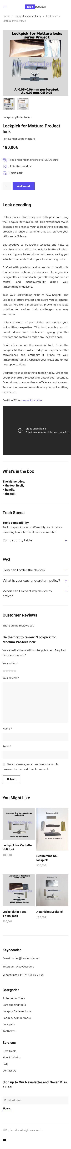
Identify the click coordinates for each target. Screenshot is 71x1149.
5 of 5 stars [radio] (15, 670)
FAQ (5, 1064)
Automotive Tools (14, 998)
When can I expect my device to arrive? (27, 593)
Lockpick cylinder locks (28, 16)
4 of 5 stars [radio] (12, 670)
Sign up (7, 1108)
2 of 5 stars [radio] (6, 670)
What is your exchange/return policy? (31, 580)
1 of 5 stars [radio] (4, 670)
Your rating (10, 663)
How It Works (11, 1057)
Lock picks (9, 1024)
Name (7, 729)
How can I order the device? (24, 570)
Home (6, 16)
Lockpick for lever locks (17, 1011)
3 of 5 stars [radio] (9, 670)
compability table (31, 400)
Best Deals (9, 1051)
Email (7, 746)
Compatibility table (17, 540)
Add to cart (23, 186)
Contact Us (9, 1071)
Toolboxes (9, 1031)
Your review (11, 678)
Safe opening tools (14, 1005)
